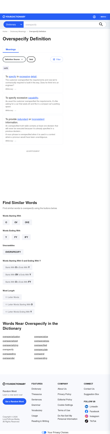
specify (12, 76)
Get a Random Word (14, 401)
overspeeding (9, 353)
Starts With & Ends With (17, 267)
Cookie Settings (65, 404)
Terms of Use (64, 410)
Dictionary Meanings (18, 31)
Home (5, 31)
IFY (26, 237)
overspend (39, 353)
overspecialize (41, 336)
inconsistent (38, 119)
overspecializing (10, 345)
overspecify (13, 251)
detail (33, 76)
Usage (35, 415)
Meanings (11, 49)
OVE (27, 222)
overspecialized (10, 340)
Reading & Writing (40, 421)
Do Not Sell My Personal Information (67, 417)
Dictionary (11, 24)
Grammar (36, 404)
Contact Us (89, 388)
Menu (103, 16)
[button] (94, 17)
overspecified (40, 345)
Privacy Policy (64, 394)
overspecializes (41, 340)
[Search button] (102, 24)
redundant (22, 119)
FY (15, 237)
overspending (40, 358)
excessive (24, 76)
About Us (62, 388)
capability (33, 97)
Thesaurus (37, 394)
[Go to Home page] (14, 16)
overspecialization (11, 336)
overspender (9, 358)
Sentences (37, 399)
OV (15, 222)
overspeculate (41, 349)
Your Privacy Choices (58, 432)
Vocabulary (37, 410)
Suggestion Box (91, 394)
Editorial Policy (65, 399)
